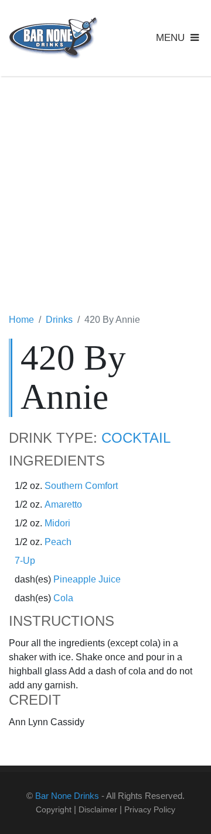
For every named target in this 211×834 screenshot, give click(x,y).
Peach (58, 542)
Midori (57, 523)
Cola (63, 598)
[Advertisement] (105, 196)
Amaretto (63, 504)
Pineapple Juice (87, 579)
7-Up (25, 561)
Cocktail (136, 438)
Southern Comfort (81, 486)
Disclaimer (98, 809)
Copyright (54, 809)
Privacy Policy (149, 809)
